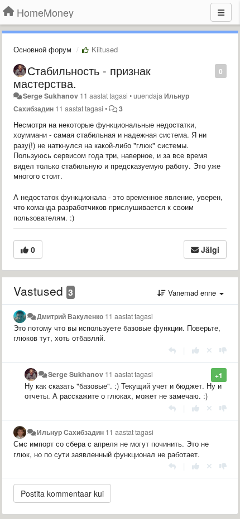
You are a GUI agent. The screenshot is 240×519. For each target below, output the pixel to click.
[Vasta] (172, 350)
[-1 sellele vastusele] (223, 350)
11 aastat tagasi (129, 316)
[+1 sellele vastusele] (195, 350)
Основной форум (42, 49)
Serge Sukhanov (50, 96)
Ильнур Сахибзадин (70, 432)
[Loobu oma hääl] (209, 350)
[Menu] (221, 12)
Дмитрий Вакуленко (70, 316)
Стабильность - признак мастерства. (82, 76)
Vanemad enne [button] (192, 292)
